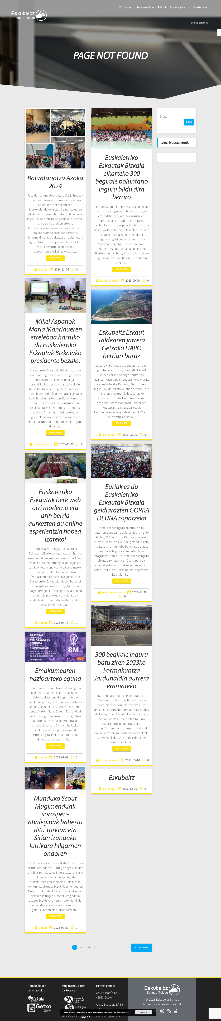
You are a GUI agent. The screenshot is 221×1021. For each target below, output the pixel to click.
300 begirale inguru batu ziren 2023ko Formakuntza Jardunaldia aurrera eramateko (121, 671)
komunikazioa (109, 280)
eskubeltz (109, 435)
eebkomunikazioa (113, 592)
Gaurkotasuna (200, 7)
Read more (55, 258)
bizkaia (42, 269)
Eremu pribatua (199, 22)
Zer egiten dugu (145, 7)
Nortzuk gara (126, 7)
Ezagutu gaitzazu (179, 7)
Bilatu (163, 116)
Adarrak (161, 7)
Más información (124, 1012)
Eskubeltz (121, 778)
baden (43, 623)
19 (102, 946)
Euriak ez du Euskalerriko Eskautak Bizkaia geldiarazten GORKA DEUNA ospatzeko (121, 503)
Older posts (141, 947)
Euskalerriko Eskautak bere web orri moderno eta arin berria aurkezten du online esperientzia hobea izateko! (55, 516)
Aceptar (144, 1012)
